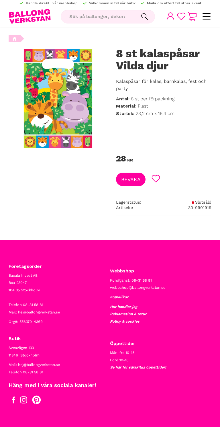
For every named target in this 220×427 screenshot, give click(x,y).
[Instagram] (24, 401)
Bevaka (131, 179)
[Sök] (144, 17)
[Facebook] (14, 401)
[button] (206, 16)
